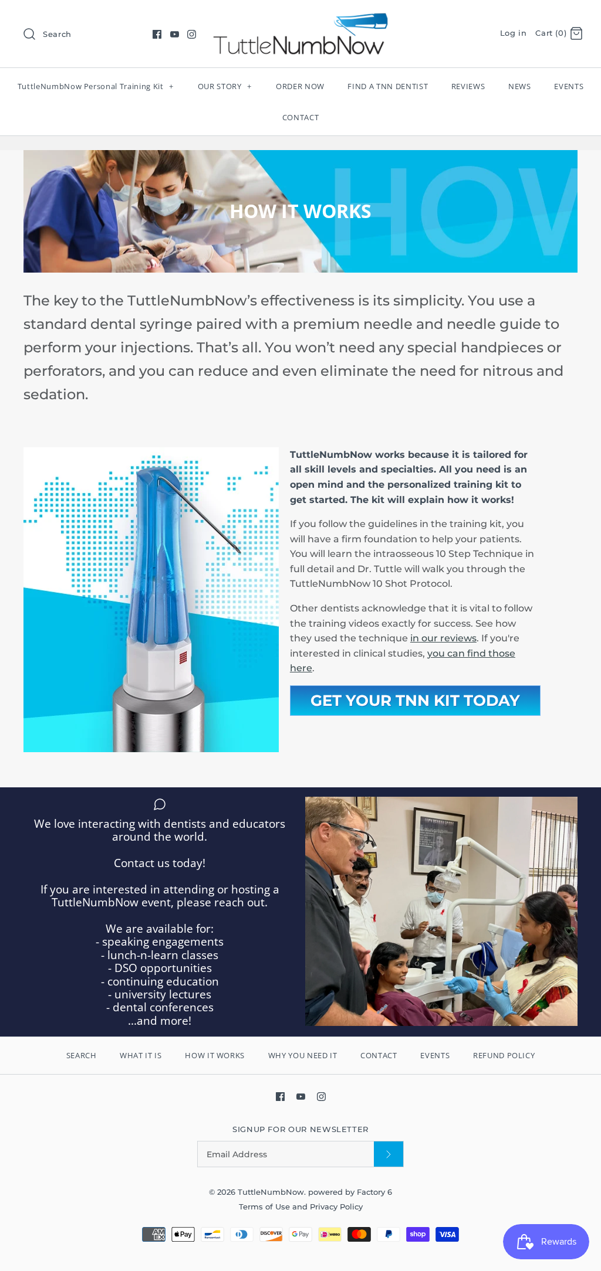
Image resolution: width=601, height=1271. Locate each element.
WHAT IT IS (141, 1055)
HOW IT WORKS (215, 1055)
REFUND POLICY (504, 1055)
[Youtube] (174, 34)
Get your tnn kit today (415, 700)
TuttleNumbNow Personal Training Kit (96, 86)
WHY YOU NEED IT (302, 1055)
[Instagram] (191, 34)
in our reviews (443, 638)
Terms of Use (265, 1206)
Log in (513, 33)
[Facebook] (157, 34)
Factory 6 (374, 1192)
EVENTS (568, 86)
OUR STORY (225, 86)
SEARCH (81, 1055)
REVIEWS (468, 86)
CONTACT (300, 117)
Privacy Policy (336, 1206)
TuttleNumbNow (271, 1192)
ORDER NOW (300, 86)
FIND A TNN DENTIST (387, 86)
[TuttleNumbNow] (300, 19)
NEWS (519, 86)
